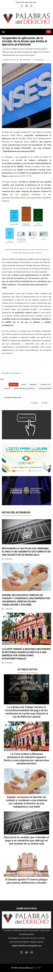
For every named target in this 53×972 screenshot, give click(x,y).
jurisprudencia (39, 60)
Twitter (45, 403)
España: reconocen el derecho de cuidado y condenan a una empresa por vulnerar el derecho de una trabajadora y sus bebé (26, 802)
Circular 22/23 (25, 138)
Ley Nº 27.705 (26, 176)
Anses (23, 384)
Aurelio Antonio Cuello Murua (24, 388)
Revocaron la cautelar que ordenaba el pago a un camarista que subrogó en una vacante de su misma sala (26, 551)
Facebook (34, 403)
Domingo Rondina (45, 388)
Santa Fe (7, 388)
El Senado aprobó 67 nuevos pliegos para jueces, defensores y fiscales (26, 881)
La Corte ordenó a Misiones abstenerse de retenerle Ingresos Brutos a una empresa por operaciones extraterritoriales (26, 758)
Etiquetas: (13, 384)
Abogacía (33, 384)
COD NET (38, 968)
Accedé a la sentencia (11, 373)
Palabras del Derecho (11, 60)
